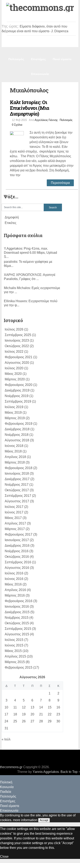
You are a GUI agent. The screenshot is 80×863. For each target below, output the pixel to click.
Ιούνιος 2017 (14, 512)
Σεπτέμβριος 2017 (18, 495)
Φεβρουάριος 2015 (18, 667)
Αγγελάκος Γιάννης (46, 120)
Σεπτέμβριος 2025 (18, 335)
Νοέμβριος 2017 (17, 484)
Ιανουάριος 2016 (17, 606)
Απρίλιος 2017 (15, 523)
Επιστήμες (38, 59)
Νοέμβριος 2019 (17, 396)
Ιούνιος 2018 (14, 446)
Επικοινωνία (40, 74)
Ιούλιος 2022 (14, 351)
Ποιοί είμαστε (62, 59)
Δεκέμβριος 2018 (17, 429)
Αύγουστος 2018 (17, 440)
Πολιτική (21, 44)
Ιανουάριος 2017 (17, 540)
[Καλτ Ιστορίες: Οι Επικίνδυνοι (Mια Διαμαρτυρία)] (20, 137)
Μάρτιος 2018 (15, 462)
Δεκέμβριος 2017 (17, 479)
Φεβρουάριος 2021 (18, 357)
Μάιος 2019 (13, 412)
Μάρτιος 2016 (15, 595)
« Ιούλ (6, 739)
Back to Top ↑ (70, 771)
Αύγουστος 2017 (17, 501)
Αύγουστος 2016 (17, 567)
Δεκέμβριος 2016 (17, 545)
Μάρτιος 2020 (15, 379)
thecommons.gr (11, 767)
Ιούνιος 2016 (14, 579)
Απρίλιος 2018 (15, 457)
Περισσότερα (60, 183)
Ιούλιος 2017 (14, 506)
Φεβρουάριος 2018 (18, 468)
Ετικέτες (10, 223)
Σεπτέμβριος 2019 (18, 401)
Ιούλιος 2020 (14, 368)
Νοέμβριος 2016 (17, 551)
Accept (44, 820)
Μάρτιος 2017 (15, 529)
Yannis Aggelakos (46, 771)
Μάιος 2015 (13, 651)
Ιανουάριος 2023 (17, 340)
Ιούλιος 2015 (14, 640)
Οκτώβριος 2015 (17, 623)
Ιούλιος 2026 (14, 329)
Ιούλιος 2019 (14, 407)
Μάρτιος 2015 (15, 662)
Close (4, 856)
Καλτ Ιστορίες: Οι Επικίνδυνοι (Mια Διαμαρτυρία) (29, 108)
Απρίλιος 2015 (15, 656)
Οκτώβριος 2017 (17, 490)
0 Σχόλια (17, 124)
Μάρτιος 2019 (15, 418)
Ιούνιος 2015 (14, 645)
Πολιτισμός (16, 59)
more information (25, 820)
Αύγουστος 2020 (17, 362)
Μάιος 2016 (13, 584)
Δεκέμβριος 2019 (17, 390)
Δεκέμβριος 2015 (17, 612)
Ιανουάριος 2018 (17, 473)
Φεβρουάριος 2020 (18, 385)
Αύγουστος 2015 (17, 634)
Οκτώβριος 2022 (17, 346)
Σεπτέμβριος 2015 (18, 628)
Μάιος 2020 (13, 373)
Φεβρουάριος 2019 (18, 423)
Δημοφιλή (12, 217)
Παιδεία (59, 44)
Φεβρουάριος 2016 (18, 601)
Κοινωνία (40, 44)
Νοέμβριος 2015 (17, 617)
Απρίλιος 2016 (15, 590)
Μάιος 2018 (13, 451)
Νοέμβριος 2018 (17, 434)
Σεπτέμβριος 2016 (18, 562)
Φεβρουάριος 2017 (18, 534)
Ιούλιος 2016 (14, 573)
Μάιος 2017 (13, 518)
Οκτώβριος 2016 (17, 556)
